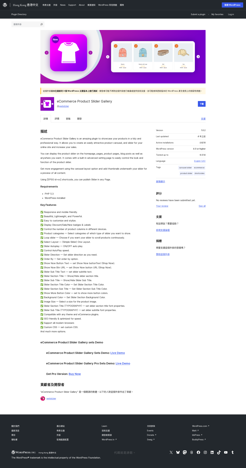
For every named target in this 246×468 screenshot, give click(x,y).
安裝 (68, 118)
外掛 (59, 435)
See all (202, 206)
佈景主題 (61, 430)
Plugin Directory (18, 14)
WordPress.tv (109, 439)
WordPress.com (200, 426)
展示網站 (61, 426)
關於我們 (15, 426)
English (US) (200, 161)
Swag (151, 439)
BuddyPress (199, 439)
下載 (202, 104)
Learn (104, 426)
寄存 (13, 435)
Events (150, 430)
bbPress (197, 435)
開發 (79, 118)
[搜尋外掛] (41, 24)
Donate (151, 435)
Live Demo (117, 353)
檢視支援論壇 (163, 230)
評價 (57, 118)
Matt (195, 430)
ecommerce (199, 168)
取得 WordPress (232, 5)
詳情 (45, 118)
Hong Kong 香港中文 (47, 453)
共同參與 (151, 426)
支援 (203, 118)
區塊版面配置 (63, 439)
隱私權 (14, 439)
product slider (186, 173)
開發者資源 (107, 435)
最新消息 (15, 430)
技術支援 (106, 430)
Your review (162, 206)
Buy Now (75, 374)
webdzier (64, 106)
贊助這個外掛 (163, 254)
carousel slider (185, 168)
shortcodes (199, 173)
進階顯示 (160, 181)
